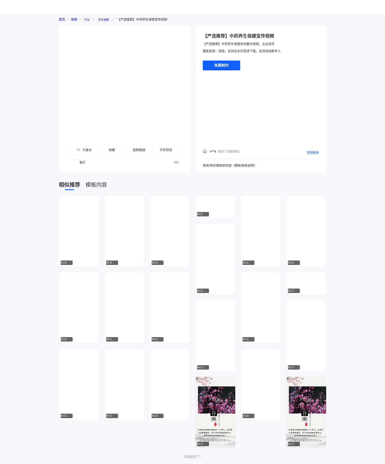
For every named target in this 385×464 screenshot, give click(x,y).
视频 (74, 19)
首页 (62, 19)
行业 (87, 19)
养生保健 (103, 19)
